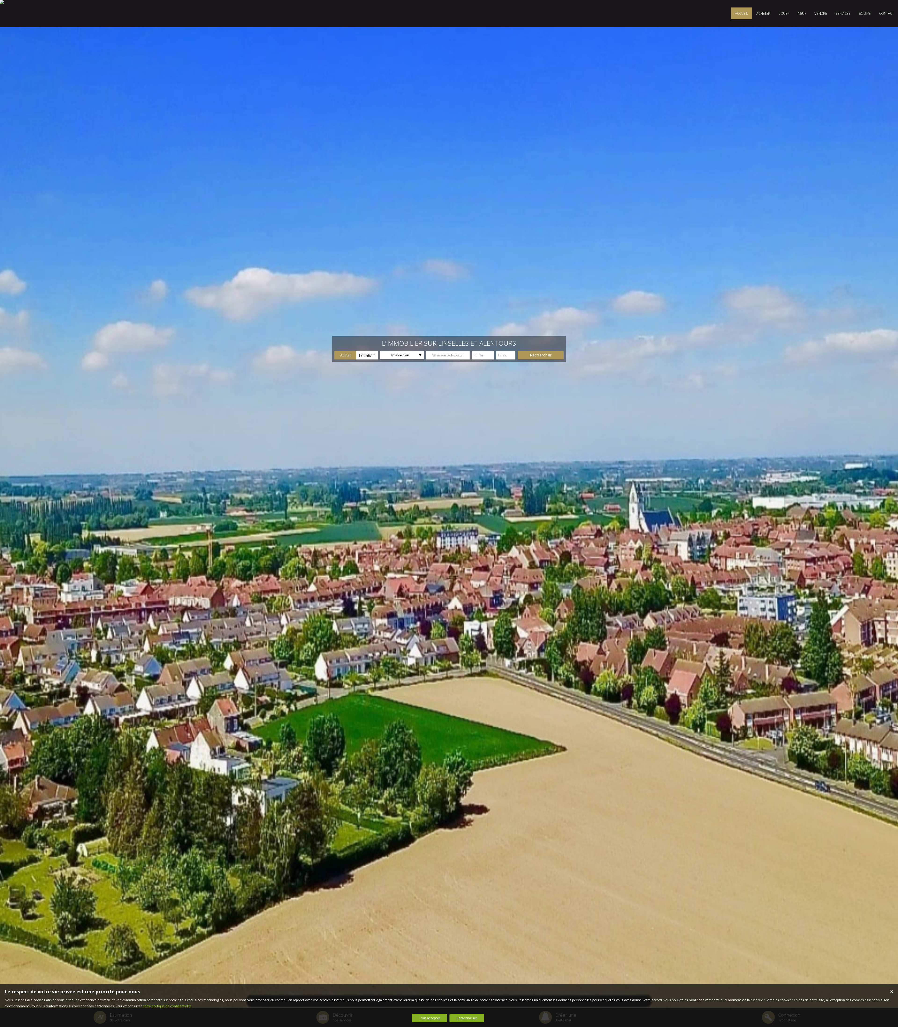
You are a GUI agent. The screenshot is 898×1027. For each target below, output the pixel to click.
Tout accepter (429, 1018)
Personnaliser (466, 1018)
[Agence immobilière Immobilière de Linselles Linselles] (2, 2)
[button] (345, 355)
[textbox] (448, 355)
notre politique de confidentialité (167, 1006)
